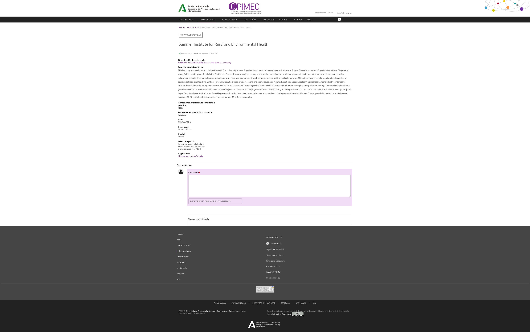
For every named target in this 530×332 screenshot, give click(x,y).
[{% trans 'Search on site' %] (350, 19)
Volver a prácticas (191, 35)
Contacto (301, 303)
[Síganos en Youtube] (347, 19)
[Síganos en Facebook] (344, 19)
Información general (263, 303)
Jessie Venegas (199, 53)
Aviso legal (220, 303)
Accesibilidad (239, 303)
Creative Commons (282, 314)
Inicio (182, 27)
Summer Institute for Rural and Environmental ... (226, 27)
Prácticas (192, 27)
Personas (299, 19)
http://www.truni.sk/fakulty (190, 156)
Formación (250, 19)
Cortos (283, 19)
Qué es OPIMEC (187, 19)
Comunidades (229, 19)
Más (309, 19)
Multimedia (269, 19)
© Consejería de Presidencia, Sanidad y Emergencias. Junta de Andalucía (214, 311)
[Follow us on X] (340, 19)
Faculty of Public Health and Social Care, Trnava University (204, 62)
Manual (285, 303)
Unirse (330, 12)
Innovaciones (208, 19)
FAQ (314, 303)
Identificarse (320, 12)
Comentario (194, 172)
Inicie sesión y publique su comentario (210, 201)
